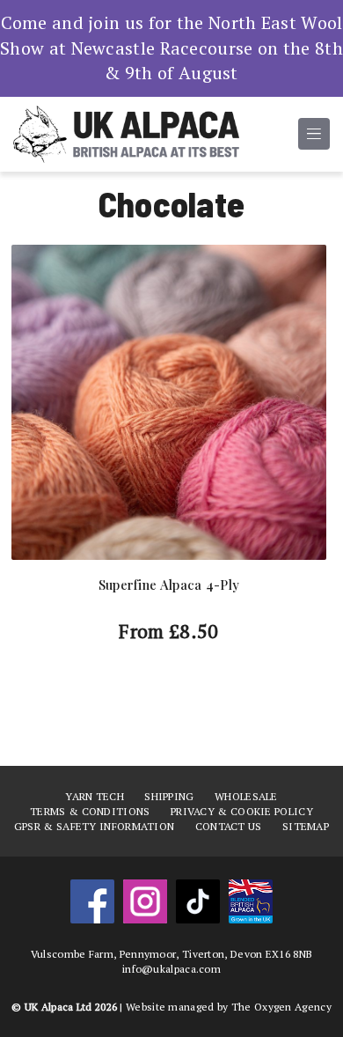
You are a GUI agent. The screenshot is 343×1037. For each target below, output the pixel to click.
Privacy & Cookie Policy (242, 811)
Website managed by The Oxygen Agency (229, 1006)
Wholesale (246, 796)
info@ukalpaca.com (171, 968)
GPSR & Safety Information (94, 826)
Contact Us (228, 826)
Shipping (168, 796)
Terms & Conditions (90, 811)
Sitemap (305, 826)
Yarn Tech (94, 796)
